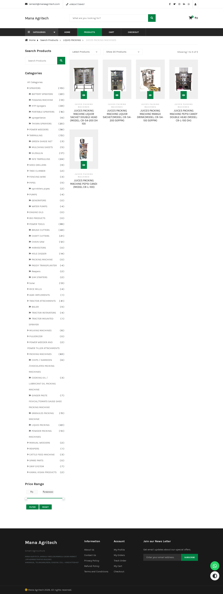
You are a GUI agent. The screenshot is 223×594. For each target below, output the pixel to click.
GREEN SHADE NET (42, 141)
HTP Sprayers (39, 105)
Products (89, 32)
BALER (35, 306)
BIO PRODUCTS (37, 218)
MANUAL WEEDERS (39, 442)
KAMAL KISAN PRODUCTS (43, 472)
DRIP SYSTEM (36, 466)
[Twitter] (174, 4)
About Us (89, 549)
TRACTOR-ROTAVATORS (44, 312)
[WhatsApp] (189, 4)
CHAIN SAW (38, 241)
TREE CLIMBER (37, 170)
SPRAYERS (35, 88)
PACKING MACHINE (42, 259)
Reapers (36, 271)
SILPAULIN (37, 153)
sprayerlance (39, 117)
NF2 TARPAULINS (41, 159)
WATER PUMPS (39, 206)
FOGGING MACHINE (42, 99)
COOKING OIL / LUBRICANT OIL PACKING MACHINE (42, 383)
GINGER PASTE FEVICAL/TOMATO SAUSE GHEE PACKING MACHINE (45, 401)
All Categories (35, 82)
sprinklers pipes (41, 188)
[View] (84, 95)
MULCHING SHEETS (42, 147)
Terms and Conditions (96, 571)
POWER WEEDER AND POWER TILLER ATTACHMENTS (43, 345)
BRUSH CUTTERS (41, 230)
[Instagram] (179, 4)
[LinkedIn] (184, 4)
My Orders (119, 555)
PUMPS (33, 194)
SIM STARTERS (39, 277)
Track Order (120, 560)
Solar (32, 283)
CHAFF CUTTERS (40, 235)
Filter (32, 507)
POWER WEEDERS (39, 129)
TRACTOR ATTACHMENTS (42, 300)
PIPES (32, 182)
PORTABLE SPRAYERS (43, 111)
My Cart (118, 566)
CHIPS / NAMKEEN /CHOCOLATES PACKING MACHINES (41, 366)
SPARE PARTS (36, 460)
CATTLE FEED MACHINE (42, 454)
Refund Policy (91, 566)
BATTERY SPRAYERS (42, 94)
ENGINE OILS (36, 212)
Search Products (49, 40)
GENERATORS (39, 200)
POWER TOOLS (37, 224)
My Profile (119, 549)
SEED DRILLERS (37, 165)
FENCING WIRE (37, 176)
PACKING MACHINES (40, 354)
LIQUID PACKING (72, 40)
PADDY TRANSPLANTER (44, 265)
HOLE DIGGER (39, 253)
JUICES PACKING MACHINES (84, 105)
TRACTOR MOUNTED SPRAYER (41, 321)
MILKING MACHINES (40, 330)
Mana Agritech (36, 589)
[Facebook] (170, 4)
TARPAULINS (35, 135)
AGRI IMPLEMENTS (39, 295)
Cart (111, 32)
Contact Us (90, 555)
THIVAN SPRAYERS (42, 123)
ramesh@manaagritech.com (44, 4)
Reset (45, 507)
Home (67, 32)
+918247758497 (77, 4)
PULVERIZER (35, 336)
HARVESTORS (39, 247)
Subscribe (189, 557)
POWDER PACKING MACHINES (40, 433)
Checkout (133, 32)
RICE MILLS (35, 289)
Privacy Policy (91, 560)
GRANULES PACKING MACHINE (41, 416)
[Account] (195, 4)
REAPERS (34, 448)
